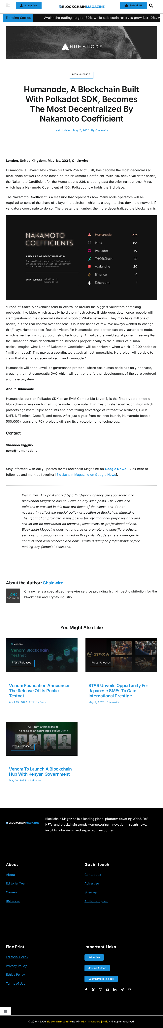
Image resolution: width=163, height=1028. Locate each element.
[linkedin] (114, 989)
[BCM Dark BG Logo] (22, 823)
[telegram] (122, 989)
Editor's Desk (37, 702)
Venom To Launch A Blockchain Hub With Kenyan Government (40, 771)
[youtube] (107, 989)
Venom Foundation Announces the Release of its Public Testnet (40, 690)
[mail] (129, 989)
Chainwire (101, 130)
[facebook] (86, 989)
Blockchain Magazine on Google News (86, 475)
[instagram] (100, 989)
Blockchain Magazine (59, 1021)
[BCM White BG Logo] (81, 7)
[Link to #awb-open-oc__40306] (8, 6)
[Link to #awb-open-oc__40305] (152, 6)
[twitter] (93, 989)
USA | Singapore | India (94, 1021)
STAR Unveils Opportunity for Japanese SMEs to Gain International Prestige (118, 690)
